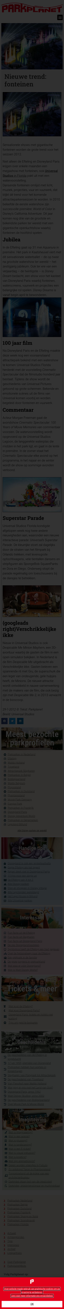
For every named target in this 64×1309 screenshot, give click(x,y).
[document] (32, 654)
